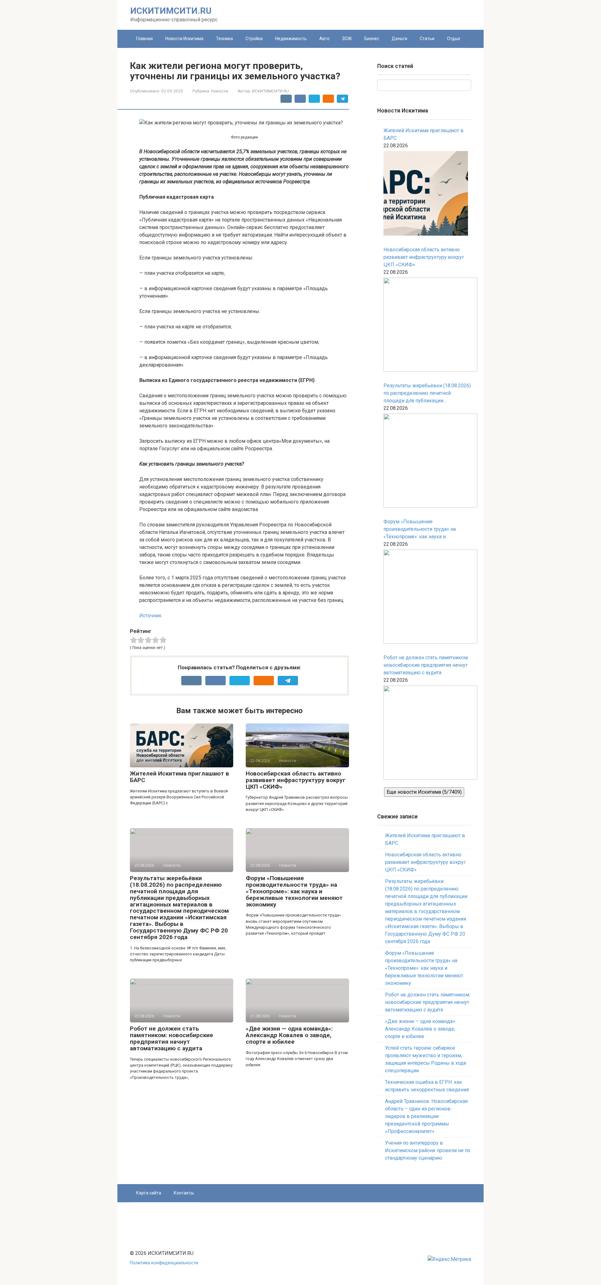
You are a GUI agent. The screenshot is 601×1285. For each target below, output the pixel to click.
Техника (224, 38)
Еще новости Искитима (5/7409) (424, 792)
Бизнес (371, 38)
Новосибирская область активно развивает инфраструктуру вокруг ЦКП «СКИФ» (296, 780)
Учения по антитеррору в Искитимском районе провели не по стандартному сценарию (427, 1150)
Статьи (427, 38)
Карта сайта (148, 1192)
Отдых (453, 38)
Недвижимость (291, 38)
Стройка (254, 38)
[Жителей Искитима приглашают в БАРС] (425, 194)
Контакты (184, 1192)
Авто (324, 38)
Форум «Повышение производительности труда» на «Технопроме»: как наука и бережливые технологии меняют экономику (294, 891)
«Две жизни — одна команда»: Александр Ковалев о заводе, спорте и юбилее (289, 1035)
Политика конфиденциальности (164, 1263)
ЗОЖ (347, 38)
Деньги (399, 38)
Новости (219, 90)
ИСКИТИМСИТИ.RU (171, 11)
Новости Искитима (184, 38)
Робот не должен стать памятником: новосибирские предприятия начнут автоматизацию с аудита (171, 1038)
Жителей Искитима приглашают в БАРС (179, 777)
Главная (144, 38)
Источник (150, 616)
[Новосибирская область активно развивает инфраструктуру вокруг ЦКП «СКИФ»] (427, 326)
